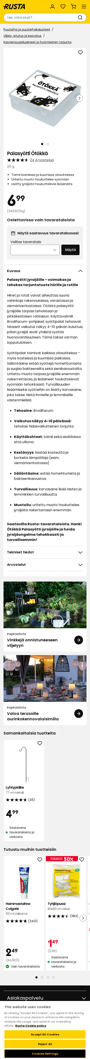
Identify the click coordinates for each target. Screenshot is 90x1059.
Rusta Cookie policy (30, 1026)
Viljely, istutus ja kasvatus (22, 36)
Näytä (70, 249)
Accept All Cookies (45, 1034)
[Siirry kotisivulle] (14, 6)
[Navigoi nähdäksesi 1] (42, 144)
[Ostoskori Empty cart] (73, 6)
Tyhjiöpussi (59, 906)
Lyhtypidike (15, 790)
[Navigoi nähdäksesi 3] (48, 977)
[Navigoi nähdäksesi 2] (48, 144)
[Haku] (81, 17)
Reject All (45, 1044)
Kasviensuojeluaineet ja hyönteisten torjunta (37, 42)
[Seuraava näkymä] (79, 98)
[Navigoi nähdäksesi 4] (53, 977)
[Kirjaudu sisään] (52, 6)
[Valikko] (84, 6)
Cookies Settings (45, 1054)
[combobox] (40, 17)
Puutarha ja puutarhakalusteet (26, 29)
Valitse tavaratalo (25, 241)
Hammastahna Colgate (18, 908)
